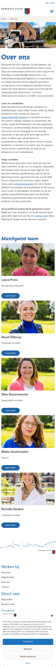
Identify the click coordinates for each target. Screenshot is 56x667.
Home (3, 19)
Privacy (28, 663)
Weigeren (28, 649)
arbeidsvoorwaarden (24, 184)
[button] (52, 615)
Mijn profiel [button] (50, 3)
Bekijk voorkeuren (28, 657)
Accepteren (28, 642)
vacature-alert (41, 216)
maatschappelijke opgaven (14, 117)
